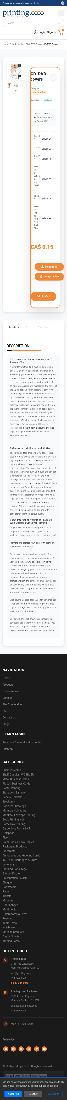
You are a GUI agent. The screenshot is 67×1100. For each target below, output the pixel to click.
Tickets (7, 896)
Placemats (9, 851)
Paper (6, 891)
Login (42, 32)
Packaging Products (15, 846)
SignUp (51, 32)
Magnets (8, 900)
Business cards (12, 770)
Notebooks (9, 927)
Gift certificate (11, 873)
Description (14, 327)
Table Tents (10, 923)
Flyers (6, 837)
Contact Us (9, 717)
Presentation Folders (15, 878)
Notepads (8, 833)
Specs (28, 327)
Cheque (7, 882)
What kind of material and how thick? (37, 178)
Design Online (51, 276)
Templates (42, 327)
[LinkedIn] (28, 1049)
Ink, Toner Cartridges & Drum (20, 860)
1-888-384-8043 (20, 983)
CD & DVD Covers (34, 44)
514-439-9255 (18, 1010)
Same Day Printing (14, 824)
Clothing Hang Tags (15, 869)
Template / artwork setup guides (22, 742)
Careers (7, 697)
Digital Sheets (11, 936)
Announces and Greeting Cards (21, 855)
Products (8, 684)
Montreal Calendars (14, 810)
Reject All (33, 1094)
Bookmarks (9, 887)
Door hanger (10, 905)
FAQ (5, 711)
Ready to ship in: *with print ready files (36, 217)
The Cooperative (12, 704)
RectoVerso (37, 158)
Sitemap (8, 749)
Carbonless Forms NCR (17, 828)
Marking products (13, 932)
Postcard (8, 918)
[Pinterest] (36, 1049)
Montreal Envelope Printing (19, 815)
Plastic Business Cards (16, 783)
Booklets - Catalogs (14, 806)
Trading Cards (11, 941)
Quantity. (37, 137)
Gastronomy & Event (15, 914)
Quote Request (11, 691)
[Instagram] (13, 1049)
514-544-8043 (18, 978)
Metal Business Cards (16, 779)
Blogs (6, 724)
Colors (36, 197)
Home (5, 44)
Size (36, 147)
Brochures (9, 801)
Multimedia (17, 44)
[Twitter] (21, 1049)
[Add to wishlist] (53, 76)
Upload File (51, 266)
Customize (53, 1094)
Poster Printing (11, 788)
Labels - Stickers (12, 797)
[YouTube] (44, 1049)
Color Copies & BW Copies (18, 842)
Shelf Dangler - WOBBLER (18, 774)
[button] (19, 71)
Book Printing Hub (14, 819)
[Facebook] (5, 1049)
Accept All (13, 1094)
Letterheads (10, 864)
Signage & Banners (14, 792)
